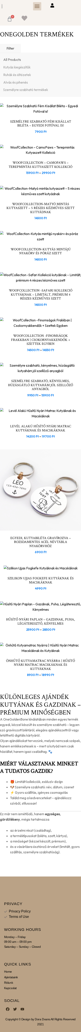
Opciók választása (40, 238)
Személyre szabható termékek (25, 89)
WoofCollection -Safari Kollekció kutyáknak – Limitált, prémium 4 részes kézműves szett (40, 294)
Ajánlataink (11, 977)
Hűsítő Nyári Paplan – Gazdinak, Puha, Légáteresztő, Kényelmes (40, 621)
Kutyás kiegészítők (16, 67)
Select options (40, 151)
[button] (37, 6)
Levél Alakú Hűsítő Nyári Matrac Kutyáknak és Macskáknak (40, 428)
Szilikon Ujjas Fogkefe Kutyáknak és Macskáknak (41, 580)
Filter (10, 48)
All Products (12, 59)
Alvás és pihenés (15, 82)
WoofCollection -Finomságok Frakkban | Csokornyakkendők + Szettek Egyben (40, 340)
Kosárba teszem (40, 110)
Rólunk (8, 982)
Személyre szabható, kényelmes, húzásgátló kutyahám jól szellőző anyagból (40, 385)
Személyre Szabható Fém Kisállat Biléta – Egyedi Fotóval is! (40, 123)
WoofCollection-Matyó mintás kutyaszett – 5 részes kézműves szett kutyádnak (40, 208)
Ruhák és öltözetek (17, 75)
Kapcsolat (10, 988)
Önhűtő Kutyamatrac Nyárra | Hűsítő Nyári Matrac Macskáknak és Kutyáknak (40, 665)
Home (8, 971)
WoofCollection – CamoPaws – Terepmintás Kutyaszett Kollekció (40, 164)
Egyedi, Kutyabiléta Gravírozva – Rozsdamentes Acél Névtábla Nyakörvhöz (40, 542)
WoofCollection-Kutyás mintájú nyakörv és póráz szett (41, 251)
